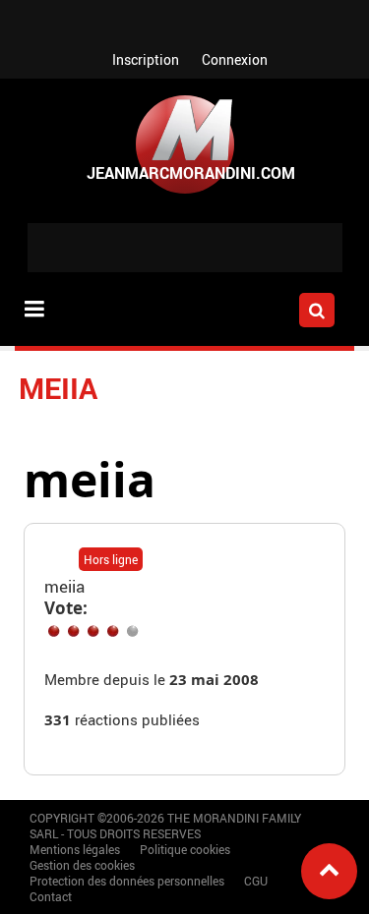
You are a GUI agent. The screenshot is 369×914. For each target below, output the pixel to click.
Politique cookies (185, 849)
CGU (256, 880)
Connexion (235, 59)
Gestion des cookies (82, 865)
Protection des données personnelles (127, 880)
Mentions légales (75, 849)
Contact (51, 896)
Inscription (145, 59)
